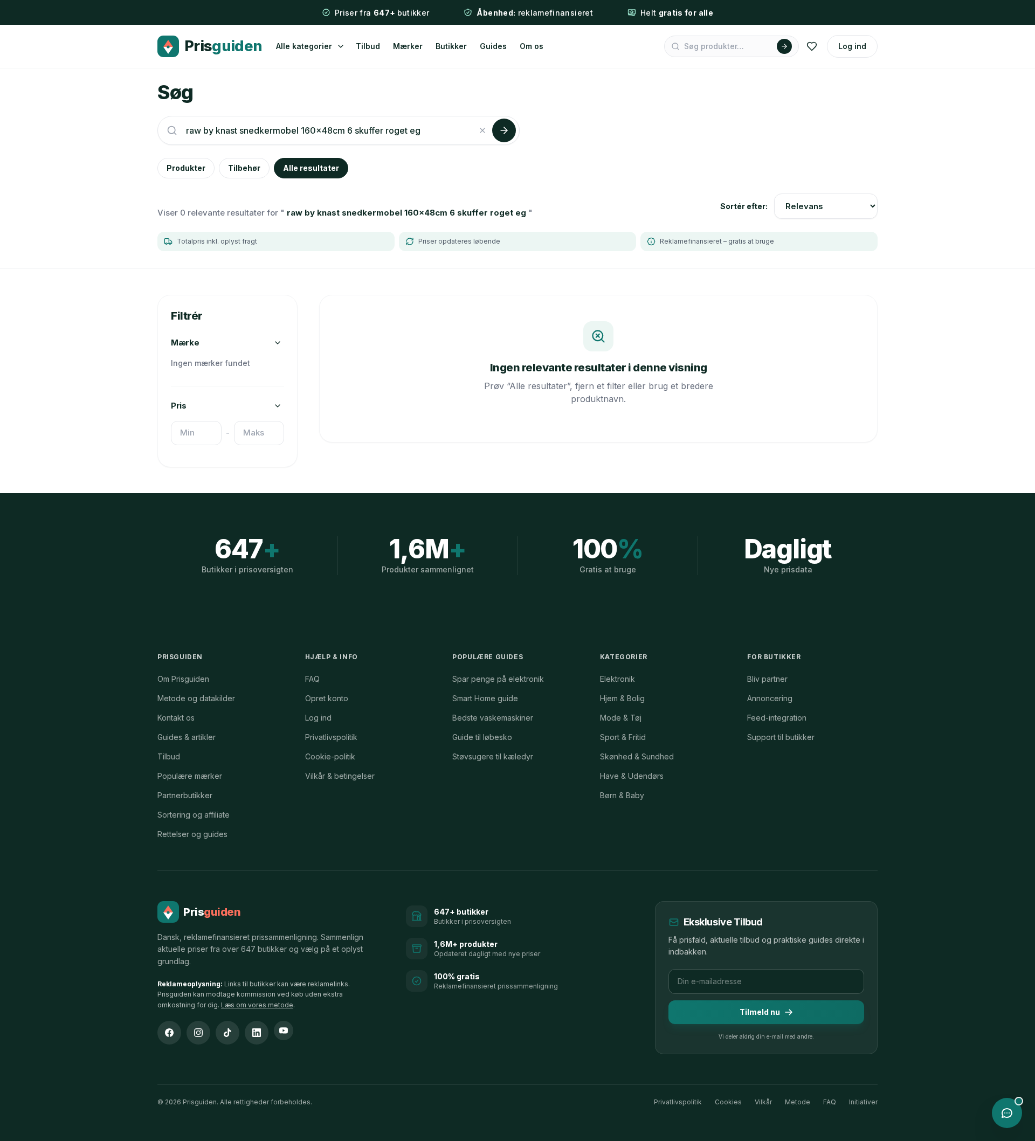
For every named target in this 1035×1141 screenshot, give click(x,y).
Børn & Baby (622, 795)
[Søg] (784, 46)
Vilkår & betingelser (340, 775)
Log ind (852, 46)
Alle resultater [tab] (311, 167)
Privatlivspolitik (331, 737)
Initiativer (863, 1102)
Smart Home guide (485, 698)
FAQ (312, 678)
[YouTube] (283, 1030)
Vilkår (763, 1102)
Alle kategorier (304, 46)
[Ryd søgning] (482, 130)
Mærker (408, 46)
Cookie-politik (330, 756)
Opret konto (326, 698)
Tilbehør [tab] (244, 167)
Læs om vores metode (257, 1005)
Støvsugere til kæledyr (492, 756)
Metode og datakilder (196, 698)
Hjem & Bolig (622, 698)
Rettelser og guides (192, 834)
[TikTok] (227, 1033)
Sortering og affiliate (193, 814)
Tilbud (368, 46)
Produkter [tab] (186, 167)
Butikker (451, 46)
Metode (797, 1102)
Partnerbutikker (184, 795)
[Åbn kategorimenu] (340, 46)
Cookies (728, 1102)
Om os (531, 46)
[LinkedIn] (256, 1033)
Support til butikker (781, 737)
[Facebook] (169, 1033)
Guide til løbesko (482, 737)
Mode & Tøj (620, 717)
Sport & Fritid (623, 737)
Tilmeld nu (760, 1011)
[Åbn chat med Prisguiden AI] (1007, 1113)
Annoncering (769, 698)
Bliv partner (767, 678)
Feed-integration (776, 717)
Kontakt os (176, 717)
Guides (493, 46)
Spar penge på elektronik (498, 678)
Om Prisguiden (183, 678)
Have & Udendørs (632, 775)
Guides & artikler (186, 737)
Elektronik (617, 678)
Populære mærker (189, 775)
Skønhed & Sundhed (637, 756)
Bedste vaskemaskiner (492, 717)
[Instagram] (198, 1033)
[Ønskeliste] (812, 46)
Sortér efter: (744, 206)
